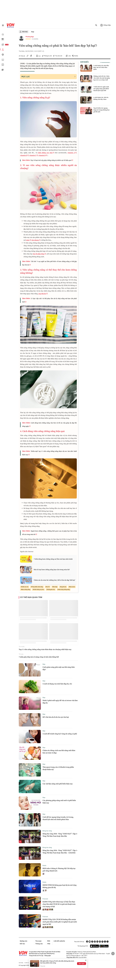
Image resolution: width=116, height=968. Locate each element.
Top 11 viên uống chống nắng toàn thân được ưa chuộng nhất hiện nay (45, 649)
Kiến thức (25, 31)
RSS (48, 941)
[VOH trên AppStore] (94, 946)
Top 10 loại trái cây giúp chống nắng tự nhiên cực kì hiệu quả (50, 160)
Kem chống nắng (26, 589)
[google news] (100, 942)
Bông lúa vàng (47, 831)
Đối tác (22, 944)
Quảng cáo (23, 941)
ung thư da (42, 294)
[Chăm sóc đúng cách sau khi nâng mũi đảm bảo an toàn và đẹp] (30, 753)
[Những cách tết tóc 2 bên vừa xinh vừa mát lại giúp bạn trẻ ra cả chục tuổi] (86, 78)
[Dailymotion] (107, 942)
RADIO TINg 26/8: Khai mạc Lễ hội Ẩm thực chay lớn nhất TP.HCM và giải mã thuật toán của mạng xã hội (59, 904)
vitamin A (71, 153)
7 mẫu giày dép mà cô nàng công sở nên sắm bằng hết (39, 657)
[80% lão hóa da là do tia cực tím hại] (30, 719)
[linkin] (97, 942)
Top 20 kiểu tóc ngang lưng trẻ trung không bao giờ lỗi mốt (101, 110)
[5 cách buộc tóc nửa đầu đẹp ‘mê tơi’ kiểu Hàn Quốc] (86, 68)
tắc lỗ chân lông (38, 254)
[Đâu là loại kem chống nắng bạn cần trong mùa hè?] (26, 569)
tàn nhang (35, 240)
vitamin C (32, 155)
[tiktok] (92, 942)
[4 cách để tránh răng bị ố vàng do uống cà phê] (30, 736)
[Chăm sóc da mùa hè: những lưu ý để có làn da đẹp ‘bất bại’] (26, 580)
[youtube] (90, 942)
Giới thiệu (21, 962)
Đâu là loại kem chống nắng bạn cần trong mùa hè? (52, 569)
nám (27, 240)
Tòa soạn (38, 941)
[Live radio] (9, 45)
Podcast (45, 899)
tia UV (48, 586)
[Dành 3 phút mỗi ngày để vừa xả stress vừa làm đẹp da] (30, 703)
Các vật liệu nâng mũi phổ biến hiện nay (58, 784)
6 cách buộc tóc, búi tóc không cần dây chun (100, 98)
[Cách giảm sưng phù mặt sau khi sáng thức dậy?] (30, 670)
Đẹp (32, 31)
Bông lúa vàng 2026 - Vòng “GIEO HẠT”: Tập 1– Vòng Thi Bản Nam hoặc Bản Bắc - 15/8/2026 (60, 851)
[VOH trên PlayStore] (104, 946)
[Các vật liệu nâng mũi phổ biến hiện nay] (30, 786)
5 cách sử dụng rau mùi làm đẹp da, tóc (57, 684)
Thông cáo (39, 944)
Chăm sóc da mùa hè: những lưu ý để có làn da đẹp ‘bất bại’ (54, 580)
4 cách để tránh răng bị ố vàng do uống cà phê (60, 734)
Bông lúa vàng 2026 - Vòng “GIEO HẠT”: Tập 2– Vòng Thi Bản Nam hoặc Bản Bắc (60, 834)
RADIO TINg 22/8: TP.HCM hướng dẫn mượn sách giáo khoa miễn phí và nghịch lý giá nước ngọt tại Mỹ (60, 921)
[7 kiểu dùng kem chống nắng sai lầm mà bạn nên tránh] (26, 559)
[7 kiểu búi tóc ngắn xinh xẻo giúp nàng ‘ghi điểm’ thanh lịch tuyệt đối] (86, 89)
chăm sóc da (25, 586)
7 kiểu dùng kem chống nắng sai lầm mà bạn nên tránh (53, 559)
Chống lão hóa (51, 589)
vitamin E (23, 155)
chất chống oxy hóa (45, 153)
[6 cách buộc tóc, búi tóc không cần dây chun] (86, 100)
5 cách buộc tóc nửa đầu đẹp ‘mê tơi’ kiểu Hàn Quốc (101, 67)
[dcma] (102, 942)
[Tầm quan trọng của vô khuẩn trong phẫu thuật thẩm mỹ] (30, 769)
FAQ (48, 944)
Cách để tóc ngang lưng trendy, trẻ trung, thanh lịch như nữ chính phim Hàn (58, 818)
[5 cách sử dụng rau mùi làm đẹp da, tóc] (30, 686)
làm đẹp (55, 586)
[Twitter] (105, 942)
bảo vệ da (72, 586)
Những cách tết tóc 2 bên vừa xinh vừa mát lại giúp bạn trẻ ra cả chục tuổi (101, 78)
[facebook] (31, 56)
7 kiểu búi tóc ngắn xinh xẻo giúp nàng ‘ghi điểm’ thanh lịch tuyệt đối (101, 88)
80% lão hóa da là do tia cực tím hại (56, 717)
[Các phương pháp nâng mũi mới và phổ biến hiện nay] (30, 803)
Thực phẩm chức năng (37, 586)
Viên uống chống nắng (64, 589)
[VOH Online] (23, 953)
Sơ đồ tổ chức (28, 962)
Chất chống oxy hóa (39, 589)
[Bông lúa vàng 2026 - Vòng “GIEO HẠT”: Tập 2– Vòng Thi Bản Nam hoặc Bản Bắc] (30, 836)
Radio (44, 865)
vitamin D (42, 155)
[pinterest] (95, 942)
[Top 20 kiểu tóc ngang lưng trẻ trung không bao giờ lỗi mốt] (86, 110)
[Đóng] (86, 960)
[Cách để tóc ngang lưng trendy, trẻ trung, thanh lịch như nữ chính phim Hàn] (30, 819)
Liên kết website (59, 941)
